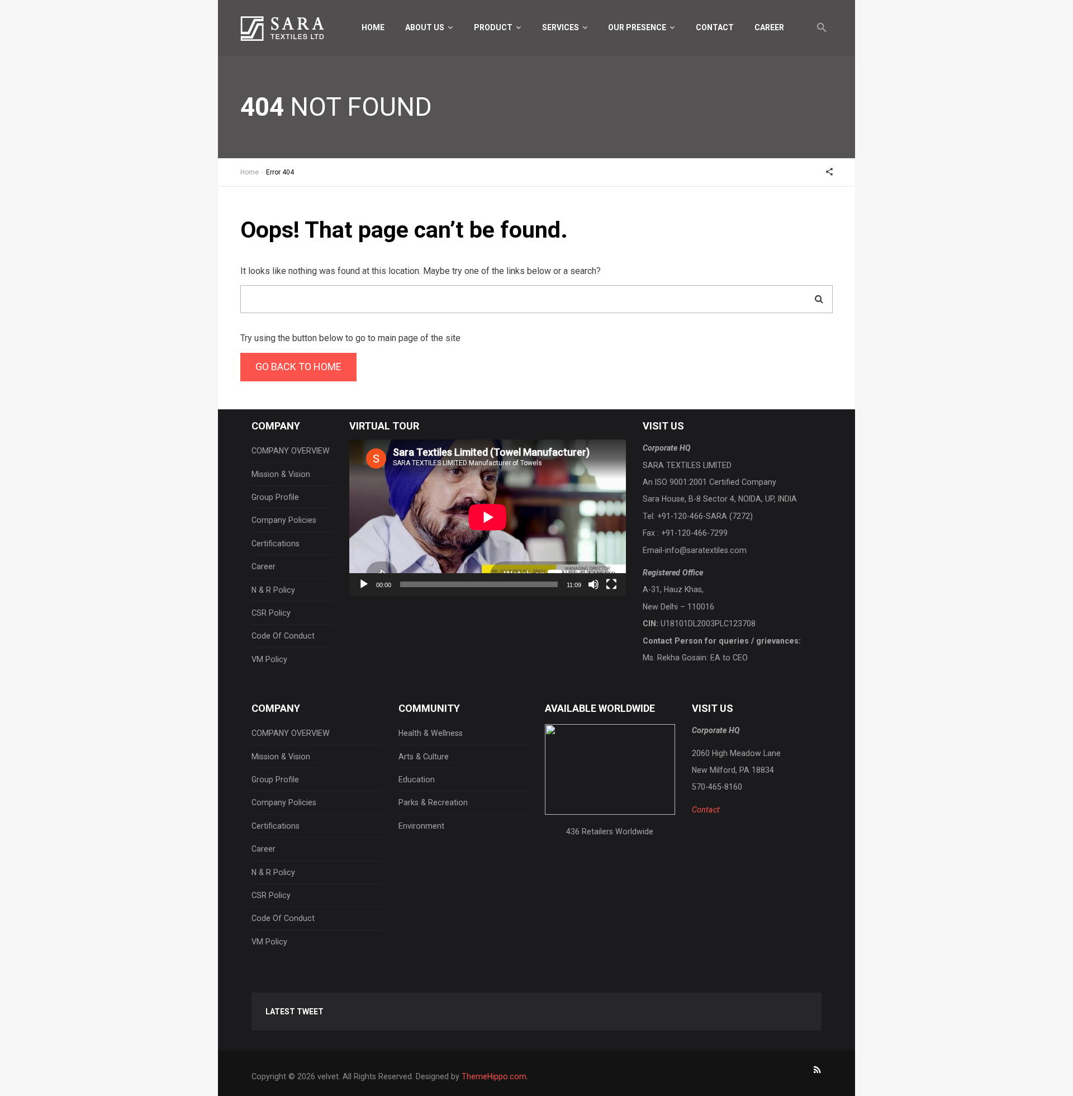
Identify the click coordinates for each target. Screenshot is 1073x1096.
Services (561, 27)
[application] (487, 517)
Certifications (275, 543)
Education (416, 779)
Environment (421, 825)
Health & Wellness (430, 733)
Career (769, 27)
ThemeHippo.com (494, 1076)
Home (373, 27)
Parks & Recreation (433, 802)
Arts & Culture (423, 756)
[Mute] (593, 584)
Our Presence (638, 27)
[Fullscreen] (611, 584)
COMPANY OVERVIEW (290, 450)
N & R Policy (273, 589)
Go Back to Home (298, 366)
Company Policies (283, 520)
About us (425, 27)
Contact (715, 27)
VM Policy (269, 659)
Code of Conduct (283, 635)
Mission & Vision (280, 474)
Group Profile (275, 497)
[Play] (363, 584)
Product (494, 27)
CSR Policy (271, 612)
